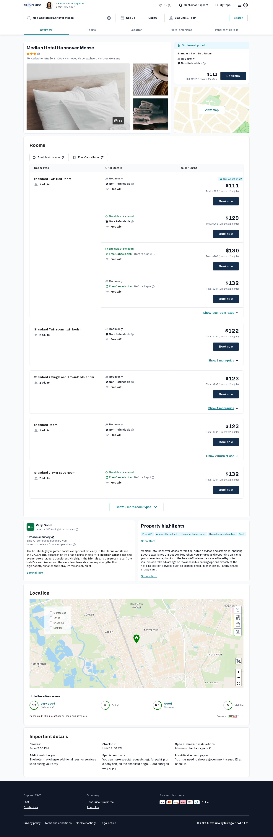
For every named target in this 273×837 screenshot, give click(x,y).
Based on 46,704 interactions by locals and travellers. (58, 716)
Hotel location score (45, 696)
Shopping (58, 622)
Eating (56, 617)
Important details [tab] (226, 30)
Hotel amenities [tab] (181, 30)
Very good (48, 703)
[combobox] (69, 18)
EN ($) (167, 5)
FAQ (26, 802)
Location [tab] (137, 30)
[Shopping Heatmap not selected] (238, 624)
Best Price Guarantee (100, 802)
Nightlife (57, 627)
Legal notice (108, 823)
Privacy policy (32, 823)
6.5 (157, 705)
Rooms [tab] (91, 30)
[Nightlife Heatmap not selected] (238, 610)
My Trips (225, 5)
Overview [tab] (46, 30)
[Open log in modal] (242, 5)
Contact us (31, 807)
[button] (66, 5)
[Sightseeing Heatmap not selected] (238, 632)
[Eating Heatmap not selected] (238, 617)
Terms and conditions (58, 823)
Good (168, 703)
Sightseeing (59, 612)
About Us (93, 807)
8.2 (34, 705)
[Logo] (32, 5)
